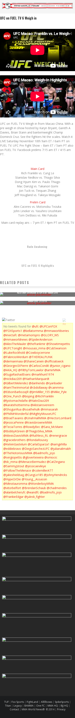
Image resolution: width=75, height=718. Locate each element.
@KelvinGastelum (15, 444)
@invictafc (10, 335)
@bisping (28, 396)
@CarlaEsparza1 (39, 444)
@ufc (35, 326)
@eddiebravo (12, 449)
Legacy (18, 705)
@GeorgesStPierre (15, 366)
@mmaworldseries (56, 331)
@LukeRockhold (14, 353)
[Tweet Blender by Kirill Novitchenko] (69, 320)
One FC (40, 705)
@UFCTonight (12, 348)
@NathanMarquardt (35, 379)
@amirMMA (52, 370)
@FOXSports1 (12, 331)
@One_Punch (12, 396)
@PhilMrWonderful (16, 414)
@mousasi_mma (34, 348)
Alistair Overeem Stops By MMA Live (37, 292)
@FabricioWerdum (15, 357)
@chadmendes (57, 488)
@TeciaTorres (12, 427)
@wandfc (32, 492)
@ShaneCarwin (34, 361)
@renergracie (58, 435)
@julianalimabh (60, 449)
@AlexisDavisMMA (16, 435)
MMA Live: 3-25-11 (37, 301)
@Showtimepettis (58, 344)
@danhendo (37, 383)
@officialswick (54, 361)
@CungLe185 (34, 475)
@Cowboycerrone (38, 353)
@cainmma (56, 387)
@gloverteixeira (33, 457)
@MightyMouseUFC (42, 414)
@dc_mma (10, 462)
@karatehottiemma (16, 405)
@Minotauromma (15, 484)
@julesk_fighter (34, 497)
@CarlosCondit (39, 366)
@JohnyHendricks (55, 475)
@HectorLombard (59, 418)
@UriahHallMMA (35, 418)
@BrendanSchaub (34, 488)
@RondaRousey (37, 440)
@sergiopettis (12, 457)
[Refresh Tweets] (64, 320)
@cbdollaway (39, 387)
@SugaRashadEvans (17, 374)
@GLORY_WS (50, 335)
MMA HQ (53, 705)
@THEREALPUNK (40, 357)
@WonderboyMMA (41, 484)
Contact (15, 709)
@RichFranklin (44, 396)
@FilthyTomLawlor (31, 370)
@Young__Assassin (34, 479)
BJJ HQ (64, 705)
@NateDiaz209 (39, 401)
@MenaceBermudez (32, 462)
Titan (8, 705)
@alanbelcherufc (14, 492)
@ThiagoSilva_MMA (39, 431)
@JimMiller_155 (39, 392)
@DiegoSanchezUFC (36, 449)
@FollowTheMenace (17, 470)
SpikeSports (62, 702)
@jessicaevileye (35, 466)
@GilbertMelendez (15, 383)
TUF (6, 702)
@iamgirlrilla (58, 444)
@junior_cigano (60, 366)
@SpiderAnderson (40, 339)
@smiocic (50, 457)
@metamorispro (29, 335)
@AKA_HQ (10, 370)
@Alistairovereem (42, 405)
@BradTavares (13, 418)
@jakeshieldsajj (13, 475)
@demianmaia (13, 361)
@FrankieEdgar (13, 497)
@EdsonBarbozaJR (16, 392)
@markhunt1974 (42, 374)
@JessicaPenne (13, 422)
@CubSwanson (56, 348)
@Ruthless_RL (38, 435)
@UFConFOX (48, 326)
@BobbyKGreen (14, 431)
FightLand (32, 702)
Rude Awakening (37, 246)
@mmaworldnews (15, 339)
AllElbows (47, 702)
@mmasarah (49, 409)
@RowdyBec (31, 427)
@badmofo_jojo (44, 453)
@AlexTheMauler (14, 344)
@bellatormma (33, 331)
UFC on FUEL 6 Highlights (37, 265)
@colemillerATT (42, 470)
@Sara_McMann (52, 427)
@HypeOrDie (12, 479)
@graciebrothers (14, 440)
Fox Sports (17, 702)
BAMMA (29, 705)
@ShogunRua (12, 409)
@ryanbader (54, 383)
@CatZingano (56, 462)
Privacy (61, 709)
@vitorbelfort (12, 488)
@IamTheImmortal (16, 387)
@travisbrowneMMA (38, 422)
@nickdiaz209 (12, 379)
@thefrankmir (36, 344)
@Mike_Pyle (59, 392)
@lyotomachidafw (15, 401)
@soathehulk (31, 409)
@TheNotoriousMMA (17, 453)
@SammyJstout (13, 466)
